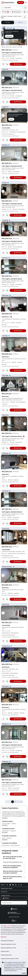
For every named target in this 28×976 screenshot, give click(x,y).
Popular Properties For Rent (8, 948)
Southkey (13, 823)
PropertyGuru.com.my (6, 925)
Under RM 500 (5, 830)
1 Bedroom (9, 838)
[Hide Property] (21, 73)
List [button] (8, 22)
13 (15, 801)
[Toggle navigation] (25, 2)
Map (21, 22)
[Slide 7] (17, 43)
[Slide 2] (11, 43)
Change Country (5, 895)
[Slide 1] (10, 43)
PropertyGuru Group (6, 888)
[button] (22, 31)
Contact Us (4, 891)
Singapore (19, 816)
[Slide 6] (16, 43)
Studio (3, 838)
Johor (8, 812)
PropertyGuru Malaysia (7, 940)
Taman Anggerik (6, 823)
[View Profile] (14, 28)
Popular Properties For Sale (8, 944)
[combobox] (13, 7)
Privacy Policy (7, 967)
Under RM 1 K (13, 830)
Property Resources (6, 955)
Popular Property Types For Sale (9, 958)
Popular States (5, 951)
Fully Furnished (5, 845)
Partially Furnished (15, 845)
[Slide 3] (12, 43)
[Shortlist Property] (24, 33)
